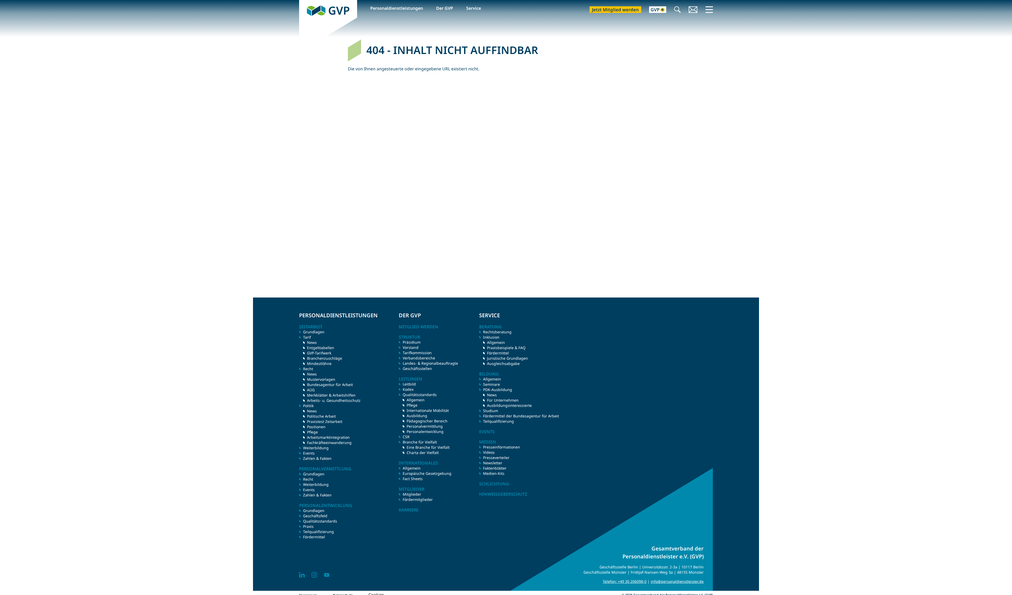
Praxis (308, 526)
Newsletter (492, 462)
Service (473, 8)
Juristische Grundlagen (507, 358)
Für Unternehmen (503, 400)
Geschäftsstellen (417, 368)
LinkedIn (302, 575)
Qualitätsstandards (320, 521)
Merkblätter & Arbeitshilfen (331, 395)
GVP (303, 3)
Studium (490, 410)
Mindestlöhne (319, 363)
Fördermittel (314, 536)
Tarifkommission (417, 352)
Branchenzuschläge (324, 358)
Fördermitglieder (418, 499)
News (312, 342)
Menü (709, 9)
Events (309, 453)
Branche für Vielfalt (420, 442)
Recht (308, 479)
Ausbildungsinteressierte (509, 405)
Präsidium (412, 342)
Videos (489, 452)
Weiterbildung (316, 447)
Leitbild (409, 384)
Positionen (316, 426)
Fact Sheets (413, 478)
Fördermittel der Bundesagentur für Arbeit (521, 415)
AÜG (311, 389)
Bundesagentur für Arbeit (330, 384)
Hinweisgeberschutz (503, 494)
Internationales (418, 463)
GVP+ (654, 10)
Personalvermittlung (425, 426)
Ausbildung (417, 415)
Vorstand (411, 347)
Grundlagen (313, 331)
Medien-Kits (493, 473)
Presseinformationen (501, 447)
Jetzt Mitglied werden (615, 10)
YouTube (326, 575)
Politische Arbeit (321, 416)
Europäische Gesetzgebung (427, 473)
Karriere (409, 510)
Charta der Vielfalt (423, 452)
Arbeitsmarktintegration (328, 437)
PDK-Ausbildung (497, 389)
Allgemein (416, 399)
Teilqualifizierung (318, 531)
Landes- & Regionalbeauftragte (430, 363)
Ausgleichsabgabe (503, 363)
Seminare (491, 384)
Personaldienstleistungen (396, 8)
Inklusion (491, 337)
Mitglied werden (418, 327)
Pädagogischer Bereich (427, 420)
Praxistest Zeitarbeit (324, 421)
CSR (406, 436)
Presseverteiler (496, 457)
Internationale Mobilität (428, 410)
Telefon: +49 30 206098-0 (624, 581)
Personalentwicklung (425, 431)
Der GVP (444, 8)
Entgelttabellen (320, 347)
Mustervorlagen (321, 379)
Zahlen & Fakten (317, 458)
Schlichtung (494, 484)
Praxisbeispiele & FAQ (506, 347)
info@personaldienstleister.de (677, 581)
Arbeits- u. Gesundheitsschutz (334, 400)
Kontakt (693, 10)
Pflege (312, 432)
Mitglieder (412, 494)
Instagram (314, 575)
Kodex (408, 389)
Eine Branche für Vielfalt (428, 447)
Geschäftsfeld (315, 515)
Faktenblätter (495, 468)
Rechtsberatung (497, 331)
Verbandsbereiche (419, 357)
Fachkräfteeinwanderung (329, 442)
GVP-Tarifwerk (319, 352)
